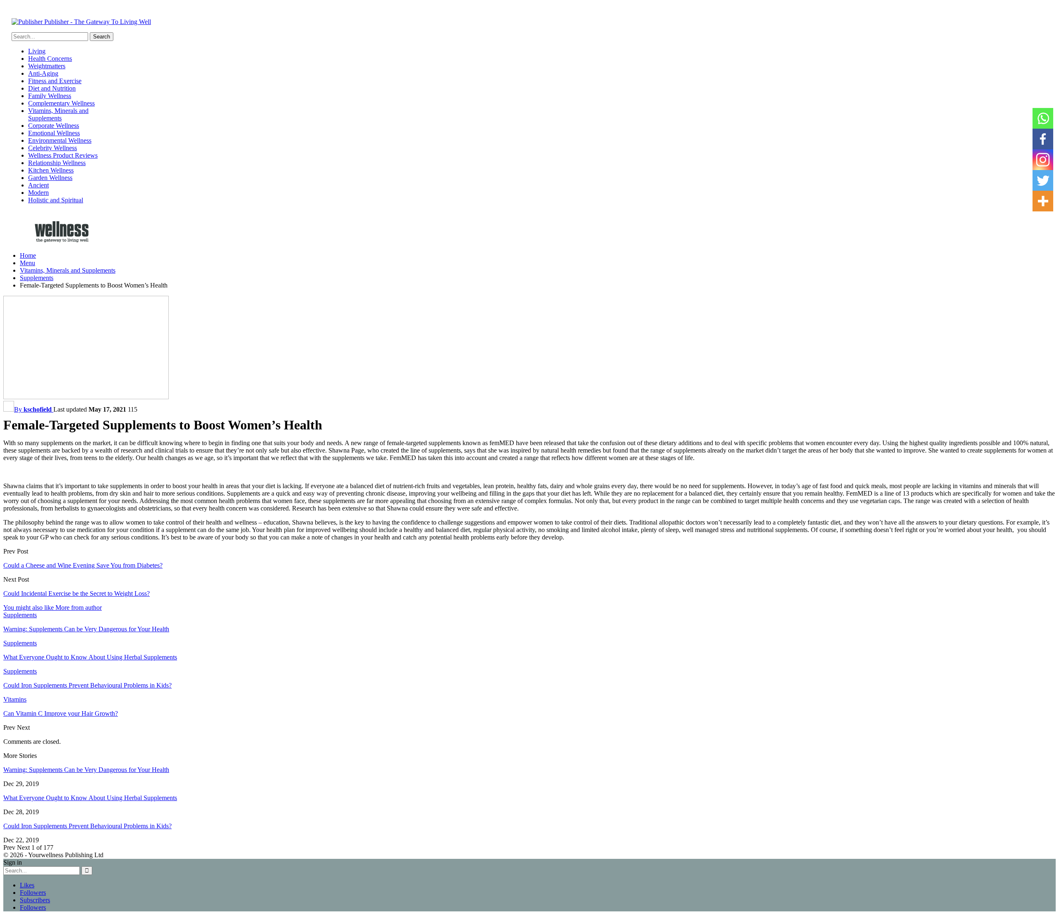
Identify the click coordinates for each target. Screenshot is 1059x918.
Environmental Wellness (59, 140)
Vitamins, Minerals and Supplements (58, 114)
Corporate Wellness (53, 125)
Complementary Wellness (61, 103)
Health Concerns (50, 58)
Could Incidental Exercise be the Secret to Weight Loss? (76, 593)
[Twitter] (1043, 180)
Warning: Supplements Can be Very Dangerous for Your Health (86, 769)
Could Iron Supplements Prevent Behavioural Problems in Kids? (87, 825)
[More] (1043, 201)
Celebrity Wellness (52, 147)
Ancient (38, 185)
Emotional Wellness (54, 133)
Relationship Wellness (57, 162)
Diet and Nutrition (52, 88)
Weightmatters (46, 66)
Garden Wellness (50, 177)
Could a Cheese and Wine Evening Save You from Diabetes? (83, 565)
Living (37, 51)
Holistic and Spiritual (55, 200)
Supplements (20, 614)
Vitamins (14, 699)
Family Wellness (49, 95)
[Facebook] (1043, 139)
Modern (38, 192)
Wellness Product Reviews (63, 155)
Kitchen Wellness (51, 170)
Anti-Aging (43, 73)
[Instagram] (1043, 159)
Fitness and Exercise (54, 80)
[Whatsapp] (1043, 118)
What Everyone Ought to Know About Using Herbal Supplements (90, 797)
